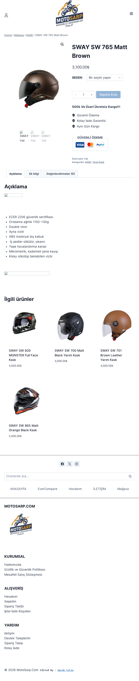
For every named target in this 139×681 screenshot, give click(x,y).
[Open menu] (131, 13)
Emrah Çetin (65, 670)
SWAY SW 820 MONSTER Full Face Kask (23, 355)
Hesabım (75, 489)
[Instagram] (76, 464)
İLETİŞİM (99, 489)
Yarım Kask (98, 162)
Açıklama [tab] (15, 173)
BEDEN (77, 77)
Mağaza (123, 489)
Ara (130, 476)
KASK (88, 162)
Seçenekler (63, 371)
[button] (62, 44)
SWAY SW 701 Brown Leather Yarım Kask (111, 355)
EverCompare (47, 489)
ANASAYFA (18, 489)
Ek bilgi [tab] (34, 173)
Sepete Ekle (108, 94)
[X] (69, 464)
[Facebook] (62, 464)
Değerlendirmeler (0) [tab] (61, 173)
